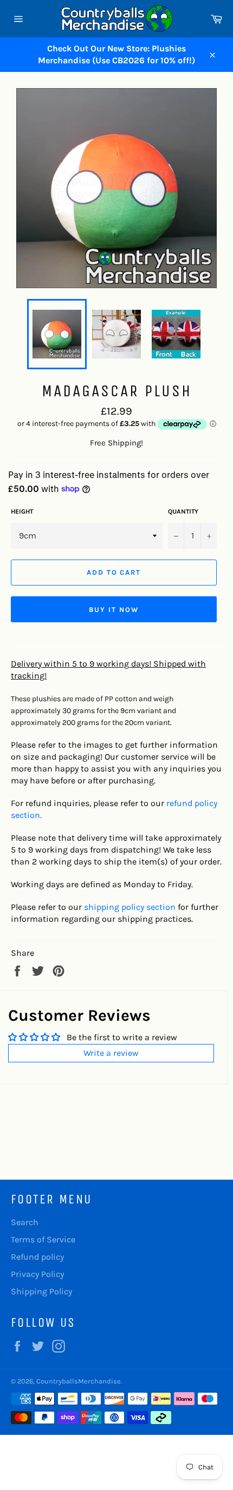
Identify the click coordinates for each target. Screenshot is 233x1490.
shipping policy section (130, 907)
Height (22, 511)
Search (24, 1222)
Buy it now (114, 610)
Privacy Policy (37, 1274)
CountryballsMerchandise (78, 1381)
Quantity (183, 511)
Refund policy (37, 1257)
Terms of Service (43, 1239)
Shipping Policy (41, 1291)
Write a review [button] (111, 1053)
